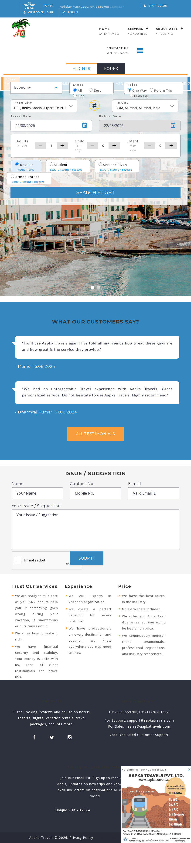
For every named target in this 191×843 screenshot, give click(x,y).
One (81, 96)
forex (111, 68)
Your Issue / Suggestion (36, 506)
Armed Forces (28, 179)
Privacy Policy (81, 837)
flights (81, 68)
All (82, 90)
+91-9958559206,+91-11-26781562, (139, 712)
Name (18, 484)
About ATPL (167, 29)
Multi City (141, 96)
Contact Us (117, 48)
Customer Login (41, 12)
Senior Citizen (116, 166)
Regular (25, 166)
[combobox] (36, 88)
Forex (48, 5)
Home (104, 29)
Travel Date (20, 116)
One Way (139, 90)
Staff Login (157, 5)
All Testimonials (95, 434)
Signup (72, 12)
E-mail (134, 484)
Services (135, 29)
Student (66, 166)
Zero (100, 90)
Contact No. (82, 484)
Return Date (110, 116)
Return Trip (162, 90)
